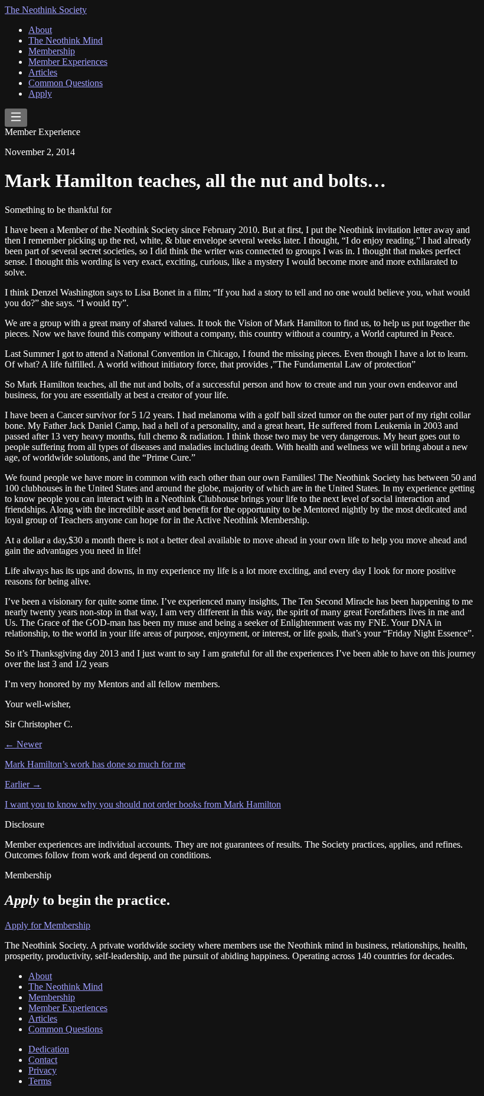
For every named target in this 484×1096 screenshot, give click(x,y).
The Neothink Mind (65, 40)
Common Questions (65, 83)
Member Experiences (67, 62)
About (40, 30)
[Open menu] (16, 118)
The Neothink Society (46, 10)
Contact (42, 1060)
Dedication (48, 1049)
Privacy (42, 1070)
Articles (42, 72)
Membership (51, 51)
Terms (39, 1081)
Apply (40, 93)
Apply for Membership (47, 925)
